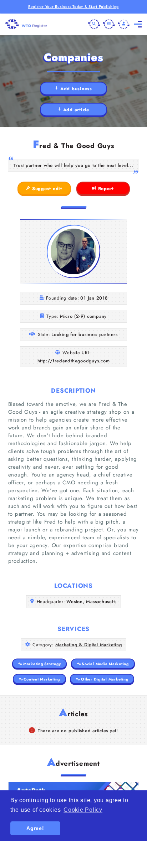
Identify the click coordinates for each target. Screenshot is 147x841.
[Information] (109, 24)
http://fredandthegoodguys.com (73, 360)
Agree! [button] (35, 828)
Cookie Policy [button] (83, 810)
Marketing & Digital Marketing (88, 644)
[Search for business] (94, 24)
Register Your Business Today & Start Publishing (73, 6)
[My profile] (124, 24)
